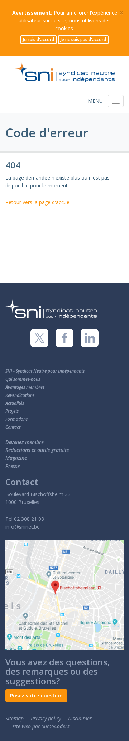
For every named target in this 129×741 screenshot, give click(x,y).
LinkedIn (90, 338)
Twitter (39, 338)
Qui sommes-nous (22, 379)
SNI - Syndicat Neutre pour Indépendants (45, 371)
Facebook (64, 338)
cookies (64, 28)
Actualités (14, 403)
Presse (12, 466)
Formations (16, 419)
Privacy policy (46, 718)
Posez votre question (36, 695)
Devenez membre (24, 442)
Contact (12, 427)
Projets (12, 411)
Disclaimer (80, 718)
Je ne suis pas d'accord (83, 39)
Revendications (19, 395)
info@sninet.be (22, 526)
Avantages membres (24, 387)
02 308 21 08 (29, 518)
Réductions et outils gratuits (37, 450)
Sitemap (14, 718)
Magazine (16, 457)
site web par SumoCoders (41, 726)
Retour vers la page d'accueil (38, 202)
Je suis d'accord (38, 39)
